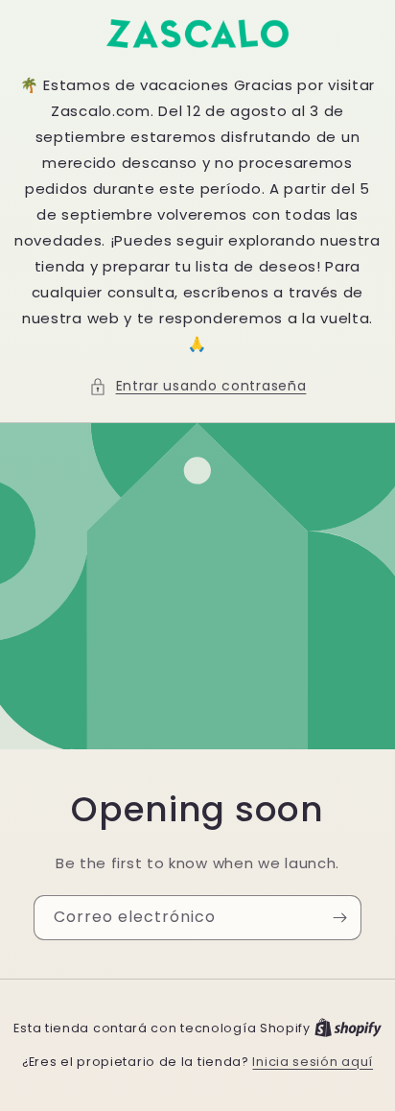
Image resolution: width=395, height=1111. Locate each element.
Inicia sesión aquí (312, 1061)
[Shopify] (348, 1028)
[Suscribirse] (339, 917)
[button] (198, 386)
